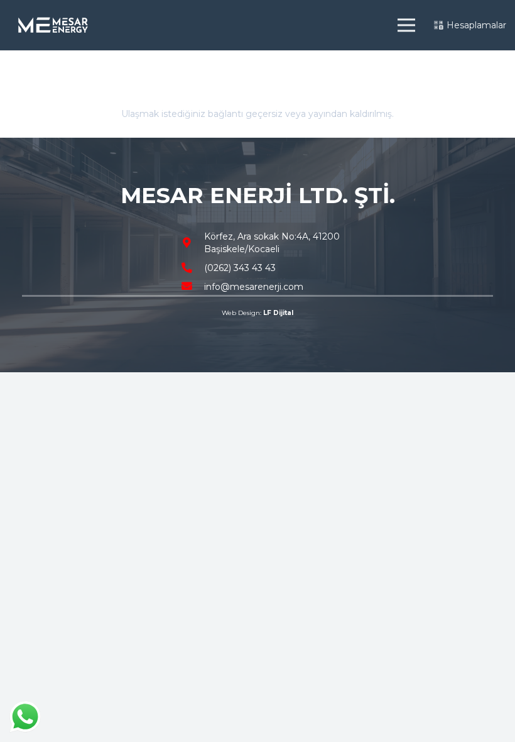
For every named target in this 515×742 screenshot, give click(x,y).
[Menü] (405, 25)
